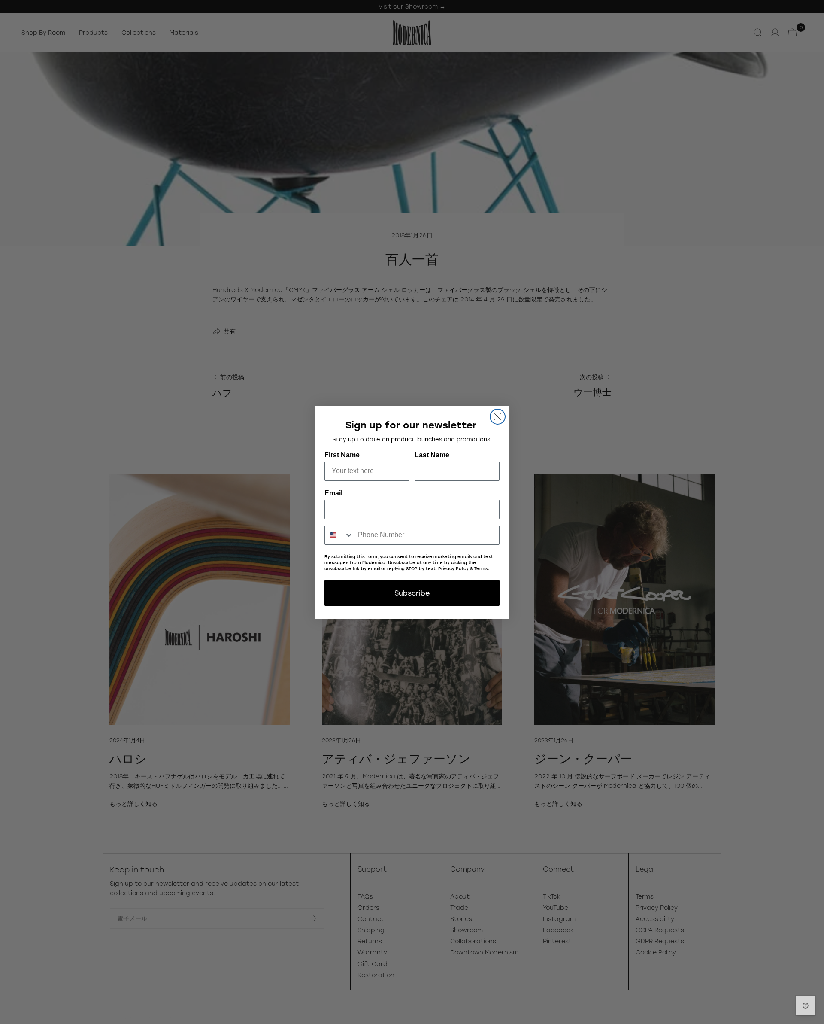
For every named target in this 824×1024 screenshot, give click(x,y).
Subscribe (412, 592)
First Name (342, 455)
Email (333, 493)
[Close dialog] (497, 416)
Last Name (432, 455)
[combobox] (339, 535)
